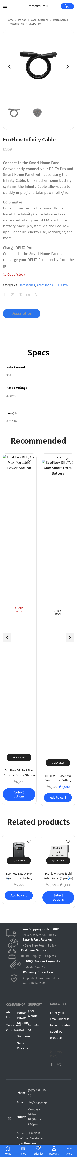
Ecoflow (22, 1138)
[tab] (21, 313)
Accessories (17, 23)
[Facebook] (51, 1064)
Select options (19, 794)
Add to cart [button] (58, 798)
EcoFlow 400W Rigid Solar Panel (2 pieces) (58, 876)
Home (10, 20)
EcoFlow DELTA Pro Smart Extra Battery (19, 876)
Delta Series (60, 20)
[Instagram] (59, 1064)
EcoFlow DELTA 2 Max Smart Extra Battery (58, 778)
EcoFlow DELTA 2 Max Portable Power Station (19, 773)
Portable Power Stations (33, 20)
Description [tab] (21, 313)
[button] (9, 66)
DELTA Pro (34, 23)
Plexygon (29, 1143)
